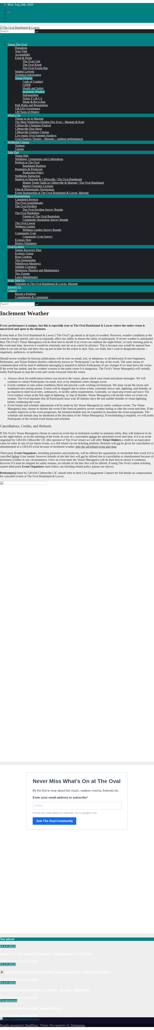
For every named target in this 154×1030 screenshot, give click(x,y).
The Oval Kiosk (32, 64)
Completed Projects (26, 199)
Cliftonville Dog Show (28, 128)
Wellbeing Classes (18, 142)
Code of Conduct (33, 81)
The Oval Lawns (25, 223)
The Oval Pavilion (26, 206)
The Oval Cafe (31, 61)
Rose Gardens (23, 256)
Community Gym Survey (38, 236)
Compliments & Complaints (31, 297)
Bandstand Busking (34, 165)
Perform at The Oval (27, 162)
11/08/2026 (7, 961)
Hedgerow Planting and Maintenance (37, 270)
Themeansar (77, 1025)
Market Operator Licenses (38, 186)
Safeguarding (30, 95)
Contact (12, 290)
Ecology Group (24, 253)
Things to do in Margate (29, 118)
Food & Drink (23, 58)
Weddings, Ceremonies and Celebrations (39, 159)
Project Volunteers (26, 243)
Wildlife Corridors (25, 267)
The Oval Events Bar (35, 68)
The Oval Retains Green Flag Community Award (31, 1008)
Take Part (13, 152)
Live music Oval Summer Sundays (35, 135)
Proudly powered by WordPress (19, 1025)
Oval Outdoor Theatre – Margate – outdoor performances (49, 138)
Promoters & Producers (29, 169)
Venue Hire (22, 155)
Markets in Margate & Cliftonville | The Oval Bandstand (48, 179)
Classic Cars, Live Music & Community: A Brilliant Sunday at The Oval (46, 953)
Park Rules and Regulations (31, 105)
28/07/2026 (7, 997)
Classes (19, 149)
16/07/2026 (7, 1015)
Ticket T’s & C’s (32, 98)
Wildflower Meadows (28, 263)
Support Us (14, 287)
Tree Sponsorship (25, 260)
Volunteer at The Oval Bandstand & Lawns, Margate (46, 283)
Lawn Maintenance (26, 277)
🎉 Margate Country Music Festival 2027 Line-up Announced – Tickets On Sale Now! (55, 972)
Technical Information (28, 74)
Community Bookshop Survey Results (45, 219)
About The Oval (17, 44)
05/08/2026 (7, 979)
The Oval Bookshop (27, 213)
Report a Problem (25, 293)
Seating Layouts (24, 71)
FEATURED (8, 946)
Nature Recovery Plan (28, 250)
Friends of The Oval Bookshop (41, 216)
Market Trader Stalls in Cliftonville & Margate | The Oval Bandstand (63, 182)
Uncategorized (8, 1000)
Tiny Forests (22, 273)
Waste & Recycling (34, 101)
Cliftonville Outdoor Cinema (32, 132)
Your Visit (21, 51)
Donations (21, 47)
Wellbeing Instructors (27, 176)
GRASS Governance (27, 108)
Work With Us (16, 280)
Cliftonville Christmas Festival (33, 125)
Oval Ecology (16, 246)
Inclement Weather (34, 91)
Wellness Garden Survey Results (42, 229)
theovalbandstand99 (26, 961)
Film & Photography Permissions (34, 189)
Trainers (20, 145)
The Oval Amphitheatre (29, 202)
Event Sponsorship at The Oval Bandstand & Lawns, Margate (52, 192)
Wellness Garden (25, 226)
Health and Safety (33, 88)
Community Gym (25, 233)
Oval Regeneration (19, 196)
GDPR (27, 85)
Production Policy (33, 172)
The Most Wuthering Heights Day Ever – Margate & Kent (49, 122)
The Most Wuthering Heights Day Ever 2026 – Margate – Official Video (45, 990)
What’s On (14, 115)
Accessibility (22, 54)
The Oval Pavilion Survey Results (43, 209)
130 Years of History (27, 111)
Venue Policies (23, 78)
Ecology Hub (23, 240)
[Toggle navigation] (1, 35)
